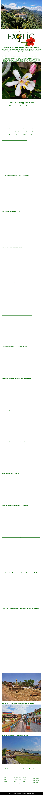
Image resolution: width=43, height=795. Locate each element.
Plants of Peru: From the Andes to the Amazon (12, 247)
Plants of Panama (36, 780)
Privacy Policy (10, 793)
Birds (24, 770)
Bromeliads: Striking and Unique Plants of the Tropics (14, 441)
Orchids (5, 777)
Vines (4, 785)
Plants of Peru (35, 782)
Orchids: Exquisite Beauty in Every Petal (11, 473)
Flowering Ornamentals (7, 770)
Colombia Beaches (16, 770)
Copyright (18, 793)
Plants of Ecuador (36, 778)
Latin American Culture (17, 777)
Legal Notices (14, 793)
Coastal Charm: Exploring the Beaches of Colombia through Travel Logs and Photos (20, 608)
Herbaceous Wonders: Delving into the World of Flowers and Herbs (17, 315)
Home (24, 781)
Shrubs (5, 779)
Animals (24, 777)
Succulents (5, 781)
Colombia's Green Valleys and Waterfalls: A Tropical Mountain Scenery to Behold (20, 640)
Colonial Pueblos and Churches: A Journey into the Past (14, 671)
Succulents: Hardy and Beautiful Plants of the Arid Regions (15, 505)
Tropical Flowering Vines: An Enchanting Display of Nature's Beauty (17, 378)
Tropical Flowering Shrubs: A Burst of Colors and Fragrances (15, 346)
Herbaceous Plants (7, 775)
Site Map (24, 779)
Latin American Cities (16, 775)
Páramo (14, 781)
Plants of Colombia (36, 776)
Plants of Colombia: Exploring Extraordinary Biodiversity (14, 140)
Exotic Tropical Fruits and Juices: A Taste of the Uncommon (15, 282)
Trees (4, 783)
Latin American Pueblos (17, 779)
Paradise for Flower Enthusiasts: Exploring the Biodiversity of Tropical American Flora (21, 537)
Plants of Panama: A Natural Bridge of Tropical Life (13, 211)
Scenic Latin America (16, 783)
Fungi (4, 790)
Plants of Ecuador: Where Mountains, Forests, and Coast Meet (15, 175)
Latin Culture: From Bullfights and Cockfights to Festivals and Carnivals (18, 703)
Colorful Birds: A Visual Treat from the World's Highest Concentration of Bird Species (21, 572)
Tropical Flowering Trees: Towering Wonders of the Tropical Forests (17, 410)
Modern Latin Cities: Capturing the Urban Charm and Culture (15, 735)
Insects (24, 775)
